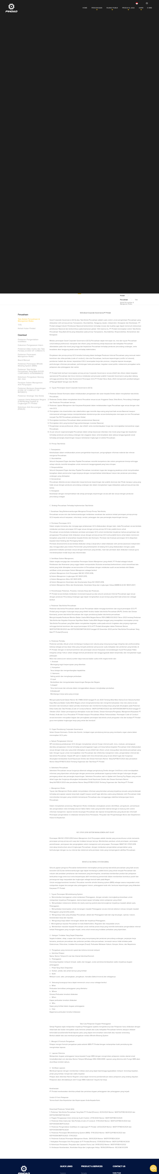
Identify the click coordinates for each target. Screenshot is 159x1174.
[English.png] (147, 3)
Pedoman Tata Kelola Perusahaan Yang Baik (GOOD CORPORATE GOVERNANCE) (31, 371)
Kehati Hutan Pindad (26, 328)
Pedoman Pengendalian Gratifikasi (28, 340)
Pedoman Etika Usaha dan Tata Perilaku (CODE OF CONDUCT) (31, 350)
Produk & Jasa (128, 8)
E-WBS (149, 8)
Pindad (122, 296)
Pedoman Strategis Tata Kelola (31, 396)
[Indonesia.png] (136, 3)
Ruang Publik (112, 8)
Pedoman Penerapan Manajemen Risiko (27, 355)
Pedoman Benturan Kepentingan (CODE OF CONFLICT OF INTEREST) (32, 390)
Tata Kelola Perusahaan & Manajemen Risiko (29, 320)
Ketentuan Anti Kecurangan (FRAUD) (29, 408)
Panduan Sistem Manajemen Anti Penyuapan (30, 384)
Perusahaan (97, 8)
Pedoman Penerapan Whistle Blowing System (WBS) (30, 365)
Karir (141, 8)
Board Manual (24, 360)
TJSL (20, 325)
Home (85, 8)
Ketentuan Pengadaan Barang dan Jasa (31, 378)
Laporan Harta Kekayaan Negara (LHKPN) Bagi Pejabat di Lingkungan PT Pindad (32, 401)
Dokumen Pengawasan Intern (30, 345)
